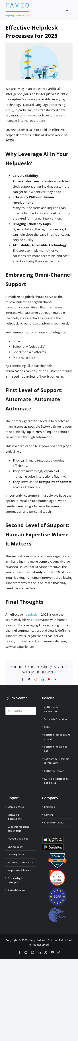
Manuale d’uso (16, 806)
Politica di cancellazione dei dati (57, 736)
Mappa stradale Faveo (20, 870)
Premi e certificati (53, 822)
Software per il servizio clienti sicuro (56, 761)
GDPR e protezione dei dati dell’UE (56, 780)
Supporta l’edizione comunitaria (18, 828)
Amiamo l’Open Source (20, 862)
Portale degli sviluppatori (15, 880)
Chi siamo (49, 806)
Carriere (48, 814)
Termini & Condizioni (55, 719)
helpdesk (30, 614)
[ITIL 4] (57, 871)
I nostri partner (16, 854)
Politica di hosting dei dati (56, 748)
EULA (47, 727)
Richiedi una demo (18, 838)
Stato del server (16, 890)
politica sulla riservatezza (51, 709)
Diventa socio (15, 846)
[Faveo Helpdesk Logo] (17, 4)
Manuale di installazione (15, 816)
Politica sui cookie (54, 771)
